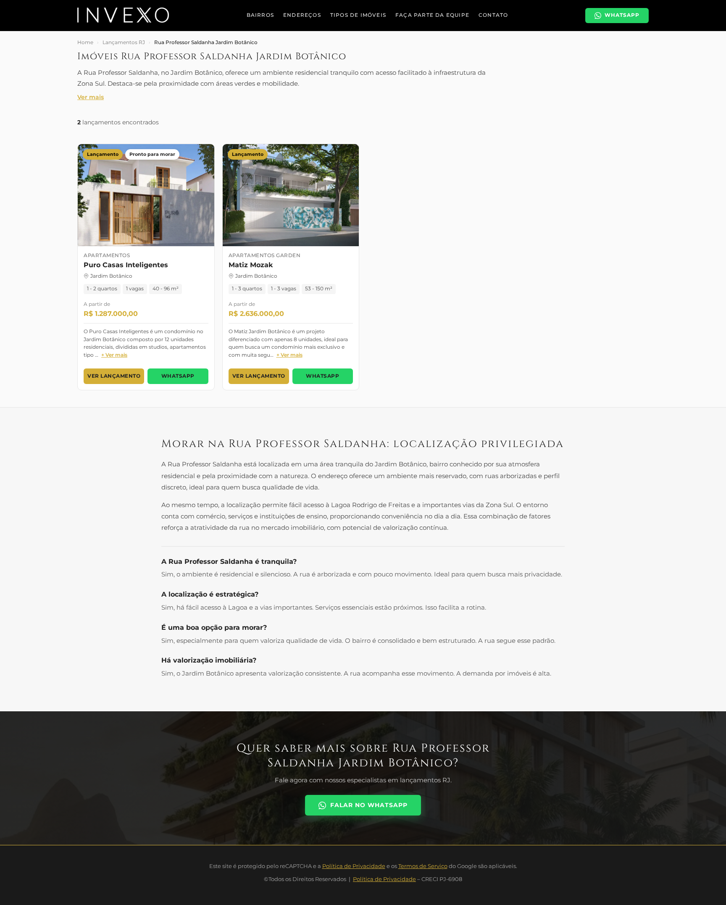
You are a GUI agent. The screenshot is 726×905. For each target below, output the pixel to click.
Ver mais (90, 97)
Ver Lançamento (113, 376)
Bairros (260, 15)
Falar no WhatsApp (369, 805)
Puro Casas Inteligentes (126, 265)
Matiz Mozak (251, 265)
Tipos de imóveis (358, 15)
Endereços (302, 15)
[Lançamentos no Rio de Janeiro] (123, 15)
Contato (493, 15)
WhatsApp (178, 376)
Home (85, 42)
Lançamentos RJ (124, 42)
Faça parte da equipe (432, 15)
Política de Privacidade (353, 866)
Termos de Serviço (422, 866)
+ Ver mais (114, 355)
